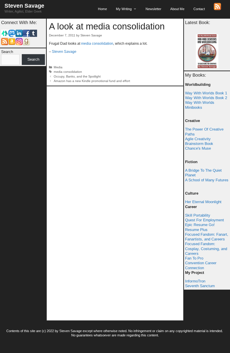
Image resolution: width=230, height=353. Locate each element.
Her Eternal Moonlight (203, 202)
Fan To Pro (194, 258)
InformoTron (195, 281)
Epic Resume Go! (200, 225)
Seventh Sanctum (200, 286)
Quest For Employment (204, 220)
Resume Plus (196, 230)
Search (7, 52)
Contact (199, 9)
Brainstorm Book (199, 144)
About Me (177, 9)
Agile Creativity (198, 139)
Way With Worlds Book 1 (206, 93)
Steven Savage (24, 5)
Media (58, 67)
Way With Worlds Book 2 (206, 98)
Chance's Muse (198, 148)
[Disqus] (115, 145)
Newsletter (153, 9)
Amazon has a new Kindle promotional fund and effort (92, 81)
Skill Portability (197, 215)
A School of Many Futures (206, 180)
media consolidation (97, 43)
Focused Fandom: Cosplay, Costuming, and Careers (206, 249)
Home (102, 9)
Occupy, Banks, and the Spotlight (77, 76)
